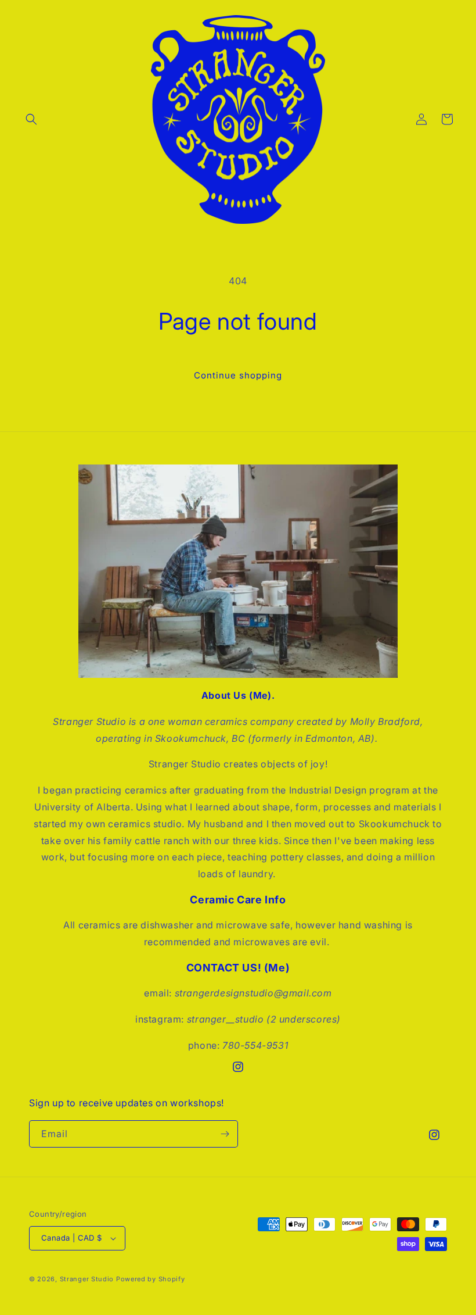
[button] (31, 119)
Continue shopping (238, 375)
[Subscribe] (224, 1134)
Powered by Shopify (150, 1279)
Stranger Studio (87, 1279)
